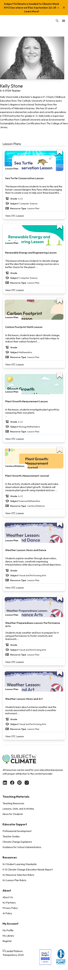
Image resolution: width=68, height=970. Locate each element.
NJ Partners (9, 902)
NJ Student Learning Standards (20, 864)
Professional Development (17, 831)
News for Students (13, 814)
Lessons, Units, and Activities (18, 808)
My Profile (8, 930)
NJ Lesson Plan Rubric (14, 880)
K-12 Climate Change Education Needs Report (28, 869)
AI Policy (7, 913)
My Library (8, 935)
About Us (8, 897)
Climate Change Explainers (17, 841)
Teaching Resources (13, 803)
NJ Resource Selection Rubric (18, 874)
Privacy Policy (10, 907)
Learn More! (31, 11)
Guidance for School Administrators (22, 847)
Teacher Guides (11, 836)
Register (7, 941)
